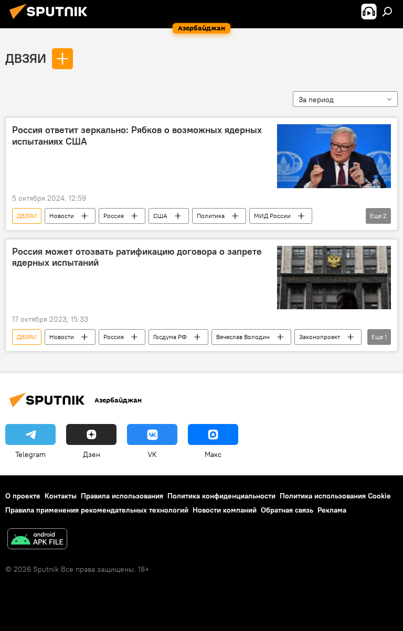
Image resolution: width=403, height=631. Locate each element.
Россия (113, 216)
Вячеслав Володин (243, 337)
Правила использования (122, 496)
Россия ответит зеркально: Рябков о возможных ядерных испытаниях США (137, 135)
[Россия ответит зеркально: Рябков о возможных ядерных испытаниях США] (334, 156)
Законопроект (319, 337)
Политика (211, 216)
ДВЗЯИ (25, 58)
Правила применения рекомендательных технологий (96, 510)
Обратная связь (287, 510)
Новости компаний (225, 510)
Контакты (61, 496)
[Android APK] (37, 540)
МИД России (272, 216)
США (160, 216)
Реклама (331, 510)
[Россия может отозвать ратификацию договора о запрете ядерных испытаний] (334, 278)
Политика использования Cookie (335, 496)
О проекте (22, 496)
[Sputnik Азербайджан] (51, 20)
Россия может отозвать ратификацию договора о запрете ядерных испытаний (137, 257)
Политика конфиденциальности (221, 496)
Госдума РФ (170, 337)
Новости (61, 216)
